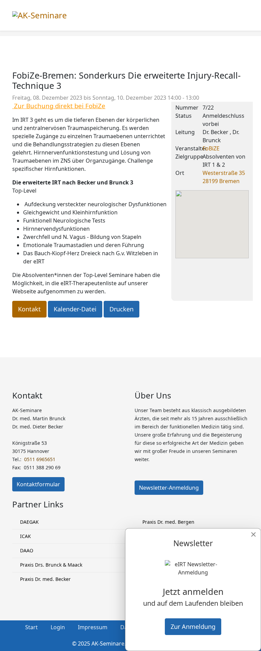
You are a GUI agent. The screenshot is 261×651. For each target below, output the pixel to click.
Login (58, 627)
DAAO (26, 550)
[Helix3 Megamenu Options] (246, 15)
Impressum (92, 627)
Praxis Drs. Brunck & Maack (50, 565)
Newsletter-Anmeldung (169, 487)
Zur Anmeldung (193, 626)
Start (31, 627)
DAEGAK (29, 522)
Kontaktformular (38, 484)
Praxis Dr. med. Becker (45, 579)
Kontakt (29, 309)
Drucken (121, 309)
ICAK (25, 536)
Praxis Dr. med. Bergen (167, 522)
